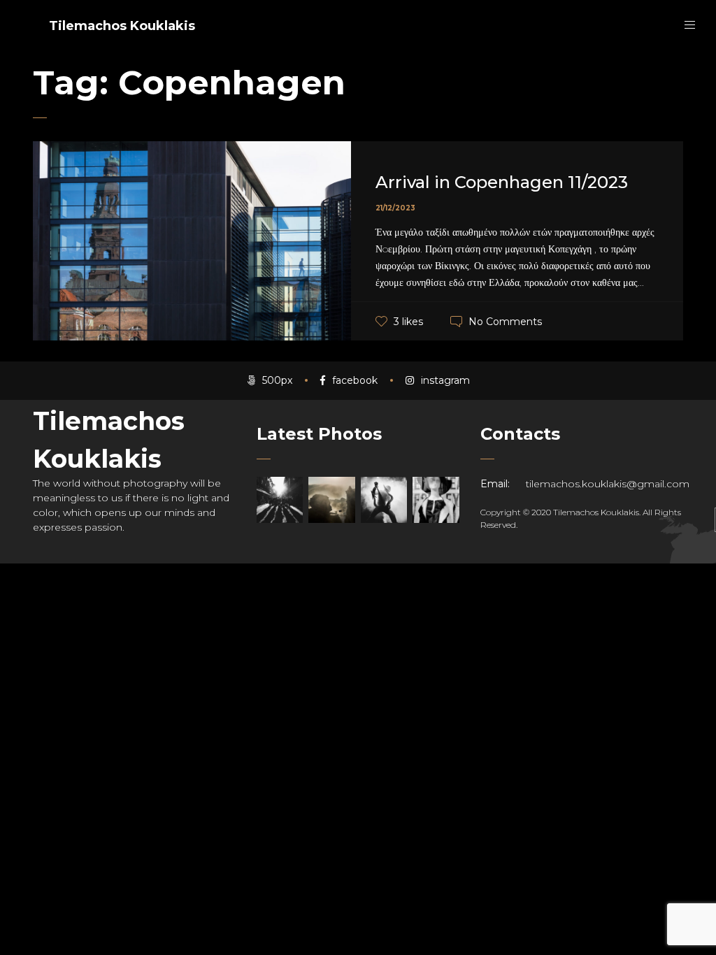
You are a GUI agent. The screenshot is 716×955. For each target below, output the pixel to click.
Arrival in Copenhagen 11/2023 (501, 182)
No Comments (505, 321)
